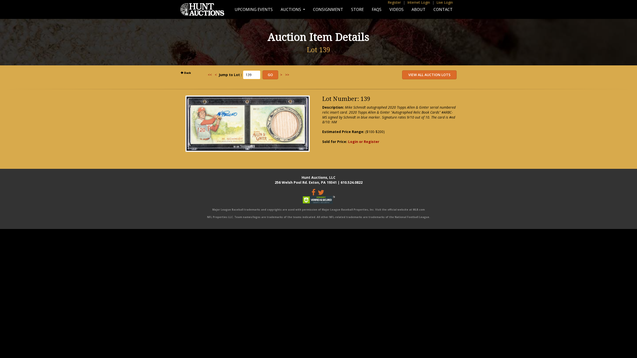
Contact (443, 9)
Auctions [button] (291, 9)
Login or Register (363, 141)
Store (357, 9)
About (418, 9)
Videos (396, 9)
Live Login (444, 2)
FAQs (376, 9)
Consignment (328, 9)
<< (210, 74)
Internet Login (418, 2)
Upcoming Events (254, 9)
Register (394, 2)
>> (287, 74)
